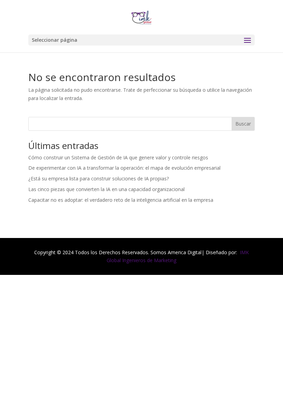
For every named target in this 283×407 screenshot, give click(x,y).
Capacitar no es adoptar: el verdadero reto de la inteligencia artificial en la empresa (120, 200)
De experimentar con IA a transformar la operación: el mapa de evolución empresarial (124, 168)
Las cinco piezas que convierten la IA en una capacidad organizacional (106, 189)
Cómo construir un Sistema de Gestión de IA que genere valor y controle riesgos (118, 157)
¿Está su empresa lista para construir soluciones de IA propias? (98, 178)
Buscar (243, 123)
